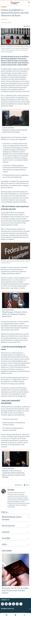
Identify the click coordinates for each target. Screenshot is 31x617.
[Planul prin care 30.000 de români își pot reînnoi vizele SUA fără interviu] (15, 570)
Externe (3, 7)
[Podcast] (6, 615)
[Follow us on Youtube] (6, 603)
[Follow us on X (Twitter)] (20, 603)
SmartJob (6, 538)
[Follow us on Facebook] (2, 603)
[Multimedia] (15, 615)
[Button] (27, 26)
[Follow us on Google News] (17, 603)
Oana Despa (4, 19)
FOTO (4, 545)
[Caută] (24, 615)
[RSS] (13, 603)
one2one (5, 532)
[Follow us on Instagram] (9, 603)
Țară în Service (8, 526)
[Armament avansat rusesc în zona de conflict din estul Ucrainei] (15, 118)
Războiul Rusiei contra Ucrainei (11, 518)
